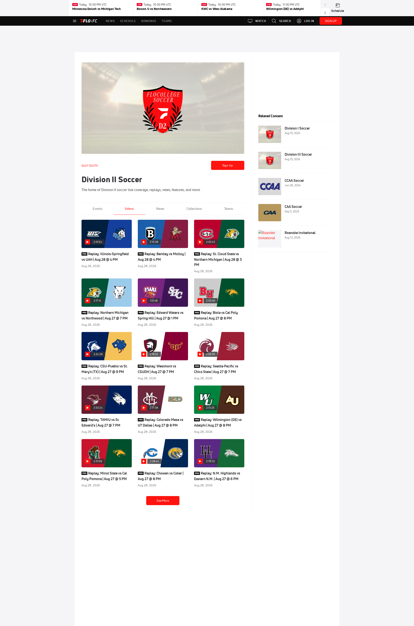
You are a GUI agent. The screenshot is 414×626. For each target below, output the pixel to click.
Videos (129, 209)
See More (163, 501)
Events (97, 209)
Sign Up (227, 165)
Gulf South (90, 165)
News (160, 209)
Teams (228, 209)
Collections (194, 209)
